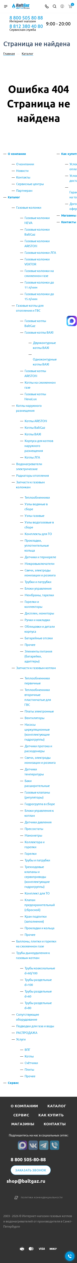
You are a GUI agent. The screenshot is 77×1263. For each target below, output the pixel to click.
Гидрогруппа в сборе (40, 804)
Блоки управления (38, 588)
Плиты (29, 1069)
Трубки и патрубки (38, 582)
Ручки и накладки (37, 620)
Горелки (31, 853)
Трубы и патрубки (37, 860)
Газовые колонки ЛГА (40, 252)
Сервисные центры (30, 184)
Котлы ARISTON (36, 421)
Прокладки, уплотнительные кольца (36, 545)
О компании (17, 154)
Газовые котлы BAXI (39, 332)
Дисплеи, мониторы (39, 613)
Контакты (23, 177)
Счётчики (31, 1063)
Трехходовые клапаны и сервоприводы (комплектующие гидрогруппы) (37, 876)
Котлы (29, 1056)
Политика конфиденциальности (42, 1197)
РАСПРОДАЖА (26, 1032)
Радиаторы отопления (32, 475)
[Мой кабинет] (62, 6)
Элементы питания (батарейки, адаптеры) (38, 656)
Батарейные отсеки (39, 638)
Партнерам (24, 190)
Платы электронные (39, 711)
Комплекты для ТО (38, 534)
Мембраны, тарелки (39, 595)
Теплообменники (37, 497)
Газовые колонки (28, 207)
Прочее (30, 644)
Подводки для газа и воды (35, 1026)
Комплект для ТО (37, 893)
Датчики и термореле (40, 557)
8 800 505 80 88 (26, 17)
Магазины (68, 215)
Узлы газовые (34, 515)
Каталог (14, 197)
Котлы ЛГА (32, 457)
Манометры (33, 835)
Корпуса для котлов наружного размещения (38, 446)
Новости (22, 170)
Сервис (13, 1083)
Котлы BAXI (33, 434)
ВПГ (27, 1049)
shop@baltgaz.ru (26, 1181)
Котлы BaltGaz (35, 427)
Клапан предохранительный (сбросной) (39, 905)
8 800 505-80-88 (28, 1159)
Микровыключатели (39, 563)
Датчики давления (38, 822)
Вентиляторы (34, 718)
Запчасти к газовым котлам (36, 668)
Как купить (51, 1114)
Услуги (21, 1039)
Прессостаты (34, 829)
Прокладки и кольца (39, 928)
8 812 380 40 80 (26, 26)
